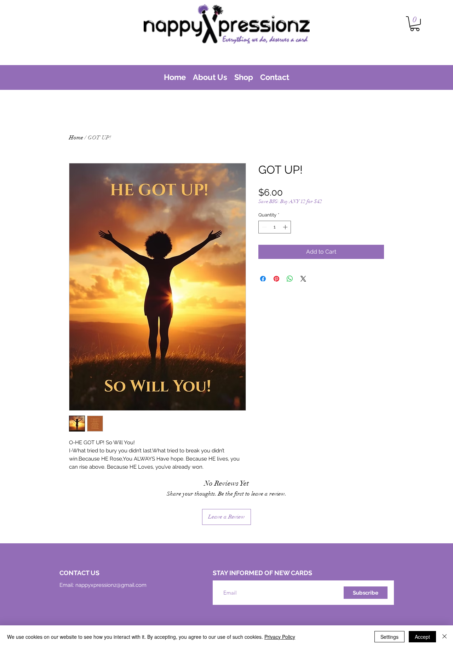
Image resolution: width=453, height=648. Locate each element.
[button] (415, 23)
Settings (389, 636)
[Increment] (286, 227)
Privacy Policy (279, 636)
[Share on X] (303, 278)
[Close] (444, 636)
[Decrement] (263, 227)
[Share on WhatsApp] (290, 278)
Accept (422, 636)
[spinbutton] (275, 227)
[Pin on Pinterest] (276, 278)
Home (76, 137)
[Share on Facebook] (263, 278)
